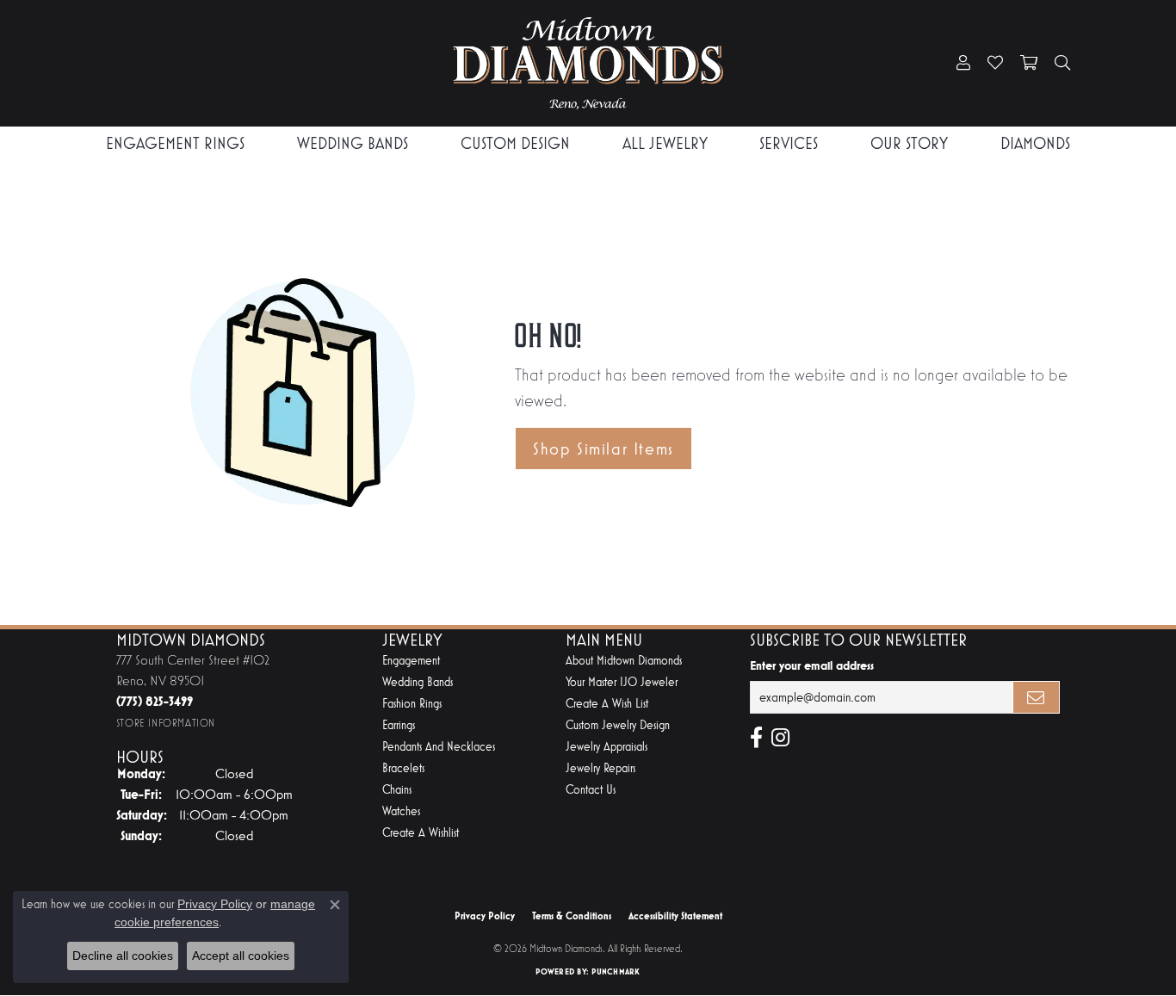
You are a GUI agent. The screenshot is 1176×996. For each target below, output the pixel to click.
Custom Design (515, 143)
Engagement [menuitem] (411, 660)
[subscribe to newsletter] (1036, 697)
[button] (963, 64)
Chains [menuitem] (397, 790)
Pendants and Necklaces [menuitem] (438, 746)
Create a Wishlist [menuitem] (420, 833)
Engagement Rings (175, 143)
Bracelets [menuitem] (403, 768)
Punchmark (615, 971)
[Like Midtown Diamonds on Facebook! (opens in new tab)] (756, 737)
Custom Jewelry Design (618, 725)
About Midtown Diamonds (624, 660)
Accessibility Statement (675, 916)
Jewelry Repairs (600, 768)
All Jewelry (665, 143)
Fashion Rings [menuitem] (412, 703)
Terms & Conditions (571, 916)
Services (788, 143)
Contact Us (591, 790)
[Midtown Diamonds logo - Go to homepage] (588, 63)
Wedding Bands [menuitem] (417, 682)
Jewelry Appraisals (606, 746)
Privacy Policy (485, 916)
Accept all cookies (240, 955)
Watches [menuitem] (401, 811)
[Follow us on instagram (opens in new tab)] (780, 737)
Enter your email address (812, 665)
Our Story (909, 143)
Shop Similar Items (603, 448)
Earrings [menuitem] (398, 725)
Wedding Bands (352, 143)
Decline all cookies (122, 955)
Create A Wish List (607, 703)
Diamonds (1035, 143)
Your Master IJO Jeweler (622, 682)
